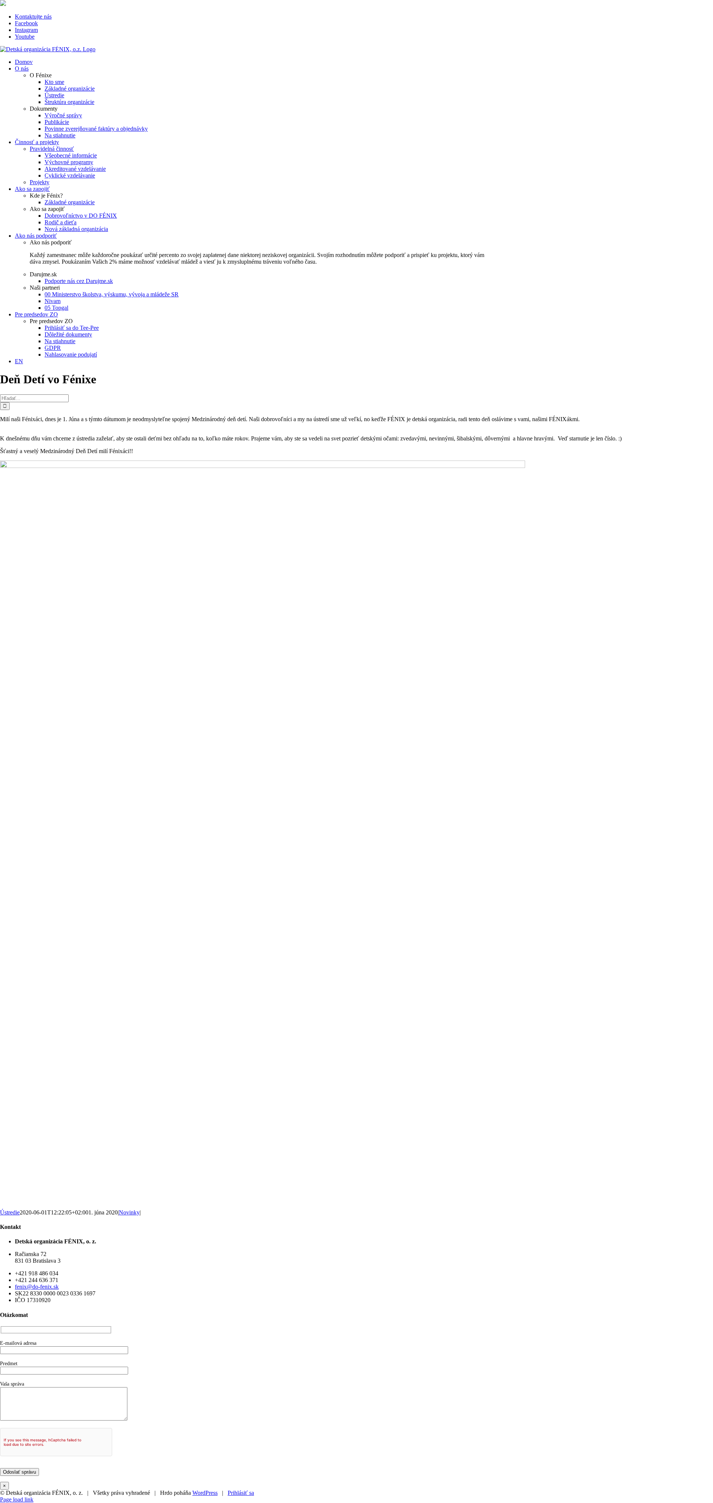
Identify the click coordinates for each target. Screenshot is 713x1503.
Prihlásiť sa (241, 1493)
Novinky (129, 1212)
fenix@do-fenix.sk (37, 1287)
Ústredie (10, 1212)
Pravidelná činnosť (52, 149)
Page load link (16, 1499)
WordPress (205, 1493)
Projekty (39, 182)
